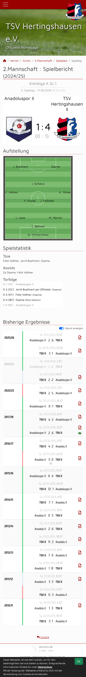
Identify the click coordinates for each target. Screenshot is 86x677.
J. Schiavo (38, 183)
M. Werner (55, 217)
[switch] (61, 328)
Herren (14, 60)
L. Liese (20, 217)
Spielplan (61, 60)
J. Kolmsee (47, 200)
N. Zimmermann (38, 234)
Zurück (44, 637)
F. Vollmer (11, 192)
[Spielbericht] (79, 337)
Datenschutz (45, 666)
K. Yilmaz (65, 192)
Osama (55, 166)
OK (79, 661)
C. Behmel (38, 226)
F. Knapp (30, 200)
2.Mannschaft (43, 60)
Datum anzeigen (74, 328)
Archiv (27, 60)
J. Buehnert (20, 166)
